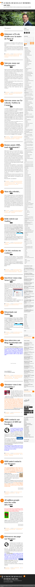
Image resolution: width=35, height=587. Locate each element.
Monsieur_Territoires (11, 372)
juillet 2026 (25, 317)
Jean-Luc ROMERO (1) (7, 371)
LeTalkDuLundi (27, 125)
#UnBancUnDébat (27, 52)
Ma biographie (17, 10)
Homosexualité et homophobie (29, 117)
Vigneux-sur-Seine (27, 260)
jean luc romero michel (27, 410)
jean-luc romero (15, 93)
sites (15, 395)
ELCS (17, 519)
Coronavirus (26, 81)
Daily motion (11, 549)
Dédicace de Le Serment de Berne (28, 90)
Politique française (9, 377)
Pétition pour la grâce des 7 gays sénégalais (29, 220)
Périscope (26, 215)
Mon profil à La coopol (27, 435)
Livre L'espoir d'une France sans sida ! (28, 139)
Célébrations (26, 69)
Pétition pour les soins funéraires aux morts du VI (28, 222)
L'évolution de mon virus (17, 182)
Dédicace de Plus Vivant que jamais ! (28, 95)
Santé (12, 183)
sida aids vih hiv (20, 529)
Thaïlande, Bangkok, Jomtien (29, 246)
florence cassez (16, 184)
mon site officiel (19, 545)
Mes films (26, 169)
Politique (25, 414)
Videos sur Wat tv (26, 432)
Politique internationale (12, 529)
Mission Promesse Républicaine (29, 203)
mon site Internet (9, 317)
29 (33, 43)
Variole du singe (27, 256)
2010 (13, 184)
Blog (14, 210)
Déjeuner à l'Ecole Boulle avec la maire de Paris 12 (12, 36)
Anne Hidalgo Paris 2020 (28, 61)
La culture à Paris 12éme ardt (29, 123)
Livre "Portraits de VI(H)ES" (28, 134)
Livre (25, 128)
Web (7, 93)
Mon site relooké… (12, 191)
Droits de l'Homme (27, 104)
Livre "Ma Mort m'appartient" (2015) (28, 133)
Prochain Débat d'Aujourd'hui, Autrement (28, 232)
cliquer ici (8, 206)
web (10, 211)
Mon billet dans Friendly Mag (28, 204)
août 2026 (25, 316)
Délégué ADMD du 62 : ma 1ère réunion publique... (29, 301)
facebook (19, 93)
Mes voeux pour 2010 (28, 181)
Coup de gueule (27, 85)
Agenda (15, 181)
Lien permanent (7, 92)
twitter (7, 94)
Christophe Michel (9, 553)
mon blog (14, 202)
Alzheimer (26, 57)
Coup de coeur (15, 92)
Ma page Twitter (26, 433)
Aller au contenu (2, 0)
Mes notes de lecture (28, 174)
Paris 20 (26, 213)
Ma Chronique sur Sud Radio (28, 152)
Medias (17, 376)
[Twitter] (27, 32)
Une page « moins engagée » (9, 560)
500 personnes (10, 444)
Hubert (26, 118)
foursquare (11, 93)
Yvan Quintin (26, 268)
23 (24, 43)
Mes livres (25, 422)
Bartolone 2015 (27, 64)
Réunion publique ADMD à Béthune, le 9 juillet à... (28, 292)
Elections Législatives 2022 (28, 106)
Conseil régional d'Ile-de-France (29, 80)
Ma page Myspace (26, 428)
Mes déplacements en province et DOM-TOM (28, 167)
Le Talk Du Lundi (27, 124)
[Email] (29, 32)
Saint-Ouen (26, 235)
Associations (26, 62)
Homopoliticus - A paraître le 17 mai (29, 436)
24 (26, 43)
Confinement (26, 78)
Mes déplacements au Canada (29, 165)
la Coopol (20, 109)
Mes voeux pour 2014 (28, 186)
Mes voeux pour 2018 (28, 191)
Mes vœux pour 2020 (28, 202)
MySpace (21, 317)
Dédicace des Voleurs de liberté (29, 98)
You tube (14, 319)
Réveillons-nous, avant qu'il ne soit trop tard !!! (29, 269)
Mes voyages (12, 270)
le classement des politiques (14, 228)
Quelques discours (26, 426)
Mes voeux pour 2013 (28, 185)
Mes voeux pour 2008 (28, 179)
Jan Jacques (25, 282)
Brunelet (25, 286)
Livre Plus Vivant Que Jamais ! (29, 145)
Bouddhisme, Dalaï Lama (28, 68)
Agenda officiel (26, 418)
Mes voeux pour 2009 (28, 180)
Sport (25, 245)
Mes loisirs (8, 270)
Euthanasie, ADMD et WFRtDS (18, 453)
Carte (25, 330)
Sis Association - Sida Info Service (28, 241)
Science (26, 237)
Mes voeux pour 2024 (28, 197)
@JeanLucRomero (26, 29)
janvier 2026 (25, 324)
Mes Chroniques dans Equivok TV (28, 162)
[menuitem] (2, 10)
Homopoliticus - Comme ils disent (28, 114)
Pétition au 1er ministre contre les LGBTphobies (28, 218)
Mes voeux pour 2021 (28, 193)
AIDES (6, 520)
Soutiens (26, 244)
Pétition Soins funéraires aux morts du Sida (28, 224)
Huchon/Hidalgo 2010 (28, 119)
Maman (26, 159)
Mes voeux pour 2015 (28, 187)
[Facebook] (24, 32)
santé (32, 410)
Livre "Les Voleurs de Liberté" (29, 129)
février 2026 (25, 323)
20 (30, 42)
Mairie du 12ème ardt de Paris (29, 158)
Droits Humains (27, 105)
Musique (26, 208)
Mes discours (26, 168)
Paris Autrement (27, 214)
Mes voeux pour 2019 (28, 192)
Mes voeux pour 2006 (28, 176)
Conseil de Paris (27, 79)
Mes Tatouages (27, 175)
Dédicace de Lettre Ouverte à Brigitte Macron (28, 92)
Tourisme (26, 252)
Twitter (5, 93)
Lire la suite (20, 488)
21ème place (13, 229)
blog (12, 184)
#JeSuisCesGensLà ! (27, 50)
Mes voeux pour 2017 (28, 190)
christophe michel (13, 211)
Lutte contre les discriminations (29, 149)
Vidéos (26, 259)
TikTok (26, 251)
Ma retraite (26, 153)
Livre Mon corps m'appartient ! (29, 144)
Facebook (18, 92)
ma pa (5, 320)
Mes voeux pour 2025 (28, 198)
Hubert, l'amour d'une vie (27, 423)
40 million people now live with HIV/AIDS (11, 502)
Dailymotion (11, 319)
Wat (18, 319)
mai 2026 (25, 319)
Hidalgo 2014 (26, 112)
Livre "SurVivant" (27, 137)
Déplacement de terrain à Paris (29, 99)
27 (30, 43)
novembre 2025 (26, 326)
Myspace (21, 92)
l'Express (8, 329)
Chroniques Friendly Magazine (29, 73)
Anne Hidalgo (27, 58)
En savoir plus (2, 586)
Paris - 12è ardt (27, 210)
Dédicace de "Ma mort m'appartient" (27, 88)
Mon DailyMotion (26, 427)
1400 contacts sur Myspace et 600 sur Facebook (12, 421)
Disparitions (26, 100)
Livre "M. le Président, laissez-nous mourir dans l (28, 131)
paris (32, 412)
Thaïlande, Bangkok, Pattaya (28, 247)
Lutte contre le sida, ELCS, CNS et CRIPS (9, 182)
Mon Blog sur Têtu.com (27, 434)
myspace (10, 184)
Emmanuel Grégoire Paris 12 (28, 109)
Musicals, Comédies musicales (29, 207)
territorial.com (14, 346)
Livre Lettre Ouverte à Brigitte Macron (28, 142)
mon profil (20, 319)
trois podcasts (16, 347)
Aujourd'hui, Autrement (28, 63)
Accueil (2, 10)
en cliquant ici (8, 328)
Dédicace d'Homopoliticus (28, 86)
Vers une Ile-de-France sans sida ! (29, 258)
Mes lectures (26, 170)
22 (33, 42)
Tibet (25, 250)
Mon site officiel (9, 10)
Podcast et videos (27, 227)
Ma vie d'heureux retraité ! (28, 154)
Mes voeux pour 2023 (28, 196)
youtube (9, 212)
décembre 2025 (26, 325)
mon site (18, 70)
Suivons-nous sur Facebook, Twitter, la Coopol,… (13, 102)
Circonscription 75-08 (28, 74)
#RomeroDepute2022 (28, 51)
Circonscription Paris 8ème (28, 75)
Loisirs (26, 146)
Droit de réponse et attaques (29, 103)
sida (30, 412)
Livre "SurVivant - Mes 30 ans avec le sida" (28, 136)
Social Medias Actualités (18, 227)
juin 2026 (25, 318)
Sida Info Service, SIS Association (27, 239)
